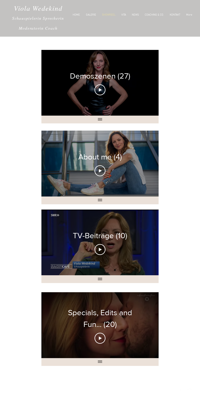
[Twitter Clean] (173, 391)
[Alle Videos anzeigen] (100, 119)
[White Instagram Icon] (184, 391)
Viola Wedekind (38, 8)
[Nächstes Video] (150, 83)
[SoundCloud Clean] (190, 391)
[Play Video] (100, 89)
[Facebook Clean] (179, 391)
